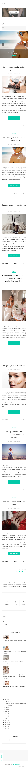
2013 (6, 726)
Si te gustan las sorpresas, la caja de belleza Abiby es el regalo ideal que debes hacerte (14, 675)
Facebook (7, 604)
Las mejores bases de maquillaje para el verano (15, 686)
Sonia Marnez (16, 764)
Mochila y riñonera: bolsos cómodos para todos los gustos (14, 434)
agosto (7, 701)
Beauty (14, 133)
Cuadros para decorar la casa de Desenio (13, 661)
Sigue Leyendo (14, 185)
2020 (6, 711)
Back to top (22, 766)
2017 (6, 718)
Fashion (14, 63)
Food (4, 621)
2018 (6, 716)
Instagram (23, 604)
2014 (6, 724)
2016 (6, 720)
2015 (6, 722)
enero (7, 709)
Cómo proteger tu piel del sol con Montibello (14, 651)
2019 (6, 713)
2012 (6, 728)
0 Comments (5, 125)
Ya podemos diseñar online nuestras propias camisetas (14, 641)
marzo (7, 707)
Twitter (15, 604)
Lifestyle (14, 201)
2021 (6, 699)
